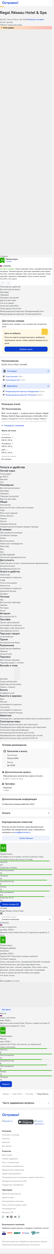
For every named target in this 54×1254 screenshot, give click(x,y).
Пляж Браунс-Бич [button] (13, 380)
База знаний (7, 1155)
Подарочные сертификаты (12, 1185)
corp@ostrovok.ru (22, 832)
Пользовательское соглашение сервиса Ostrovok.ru (23, 1177)
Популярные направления (12, 1166)
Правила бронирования (11, 1173)
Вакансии (6, 1142)
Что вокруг (12, 371)
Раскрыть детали (8, 948)
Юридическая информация (13, 1170)
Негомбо (29, 1094)
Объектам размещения (11, 1194)
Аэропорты (12, 386)
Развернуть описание (14, 425)
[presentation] (26, 918)
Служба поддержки (10, 1159)
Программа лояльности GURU (14, 1181)
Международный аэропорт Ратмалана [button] (21, 395)
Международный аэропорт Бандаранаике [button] (22, 391)
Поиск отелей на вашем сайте (14, 1205)
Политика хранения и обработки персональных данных (24, 1241)
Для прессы (7, 1146)
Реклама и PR (7, 1212)
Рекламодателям (9, 1209)
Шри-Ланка (17, 1094)
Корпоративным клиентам (12, 1201)
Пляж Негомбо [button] (12, 376)
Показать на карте (35, 19)
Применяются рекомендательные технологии (21, 1245)
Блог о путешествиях (10, 1162)
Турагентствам (8, 1197)
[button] (26, 45)
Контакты (6, 1138)
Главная (6, 1094)
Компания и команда (10, 1135)
